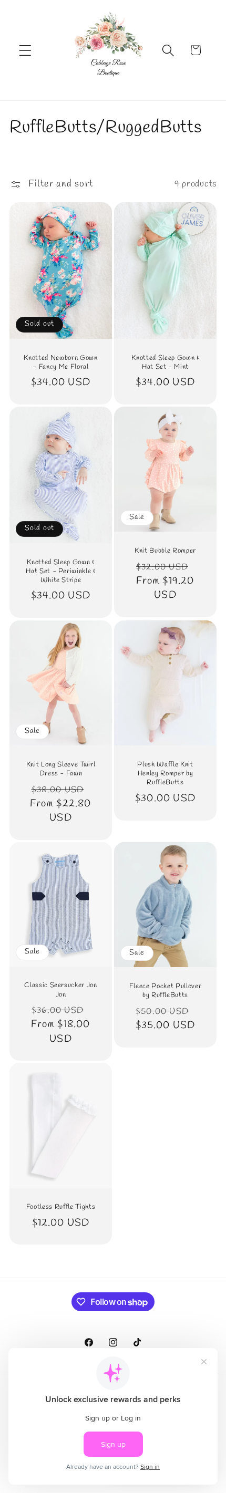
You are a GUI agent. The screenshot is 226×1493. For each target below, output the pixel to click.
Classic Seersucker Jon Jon (60, 990)
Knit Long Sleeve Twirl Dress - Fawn (61, 769)
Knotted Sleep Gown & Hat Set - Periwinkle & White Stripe (61, 571)
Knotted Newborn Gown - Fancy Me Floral (60, 362)
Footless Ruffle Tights (61, 1206)
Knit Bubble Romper (165, 550)
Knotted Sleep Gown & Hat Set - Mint (165, 362)
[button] (25, 50)
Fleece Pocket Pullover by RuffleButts (165, 990)
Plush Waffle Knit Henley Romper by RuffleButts (165, 773)
